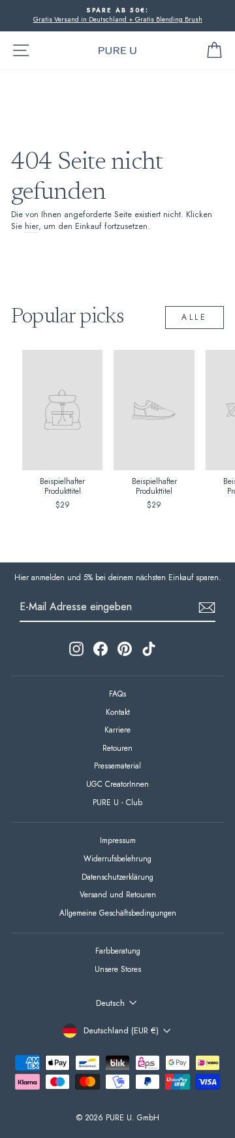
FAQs (117, 693)
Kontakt (118, 711)
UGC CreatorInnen (117, 783)
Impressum (118, 840)
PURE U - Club (117, 802)
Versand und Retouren (118, 894)
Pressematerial (117, 765)
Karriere (117, 729)
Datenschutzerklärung (117, 876)
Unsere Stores (118, 968)
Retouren (117, 747)
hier (32, 226)
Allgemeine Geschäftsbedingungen (117, 912)
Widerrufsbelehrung (117, 858)
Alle (194, 317)
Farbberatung (117, 950)
